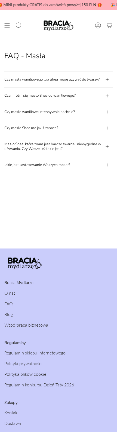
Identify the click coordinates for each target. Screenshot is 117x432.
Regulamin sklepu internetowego (35, 352)
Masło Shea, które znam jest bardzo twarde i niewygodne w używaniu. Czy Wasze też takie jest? (52, 146)
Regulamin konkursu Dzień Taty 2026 (39, 384)
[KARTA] (109, 25)
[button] (19, 25)
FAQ (8, 303)
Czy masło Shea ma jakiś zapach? (31, 128)
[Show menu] (7, 25)
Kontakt (11, 412)
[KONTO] (98, 25)
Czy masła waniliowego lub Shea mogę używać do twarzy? (52, 79)
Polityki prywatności (23, 363)
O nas (10, 292)
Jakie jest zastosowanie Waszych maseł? (37, 164)
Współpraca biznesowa (26, 324)
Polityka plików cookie (25, 374)
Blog (8, 314)
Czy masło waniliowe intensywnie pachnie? (39, 111)
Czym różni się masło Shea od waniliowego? (40, 95)
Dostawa (12, 423)
